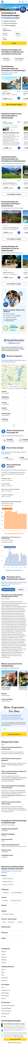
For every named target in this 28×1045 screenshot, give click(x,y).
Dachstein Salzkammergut (20, 629)
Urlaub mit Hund (16, 619)
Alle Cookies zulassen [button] (15, 1039)
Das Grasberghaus (6, 93)
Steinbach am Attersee (8, 884)
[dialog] (15, 1033)
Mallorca (3, 957)
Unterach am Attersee (8, 878)
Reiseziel (5, 28)
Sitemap (3, 962)
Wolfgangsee (11, 795)
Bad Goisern (11, 922)
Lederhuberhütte (5, 779)
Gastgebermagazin (6, 1008)
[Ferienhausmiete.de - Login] (23, 2)
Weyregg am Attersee (8, 881)
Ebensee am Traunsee (16, 900)
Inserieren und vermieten (8, 1005)
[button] (26, 2)
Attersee (9, 764)
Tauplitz (3, 766)
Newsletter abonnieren (14, 734)
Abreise (18, 33)
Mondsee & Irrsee (16, 764)
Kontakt (3, 998)
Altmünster (5, 900)
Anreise (5, 33)
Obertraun (19, 922)
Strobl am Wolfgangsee (16, 892)
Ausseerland (4, 795)
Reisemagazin (5, 993)
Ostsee (3, 954)
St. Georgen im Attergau (8, 914)
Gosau (4, 922)
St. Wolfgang (5, 892)
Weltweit (3, 959)
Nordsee (3, 951)
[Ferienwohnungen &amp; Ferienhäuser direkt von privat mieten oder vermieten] (2, 2)
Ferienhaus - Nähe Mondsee (19, 777)
